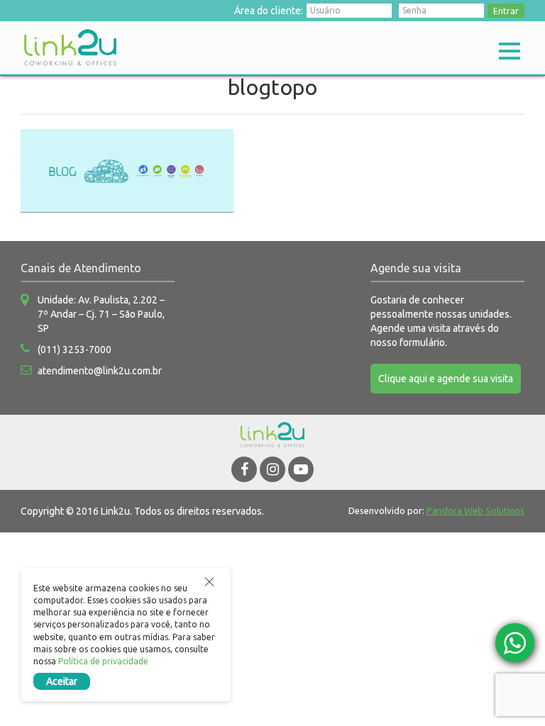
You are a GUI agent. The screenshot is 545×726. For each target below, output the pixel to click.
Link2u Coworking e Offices (70, 47)
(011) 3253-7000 (74, 349)
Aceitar (61, 681)
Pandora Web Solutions (475, 510)
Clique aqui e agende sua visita (445, 378)
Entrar (506, 11)
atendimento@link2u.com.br (100, 370)
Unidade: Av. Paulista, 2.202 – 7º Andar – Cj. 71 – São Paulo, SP (101, 314)
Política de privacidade (103, 661)
